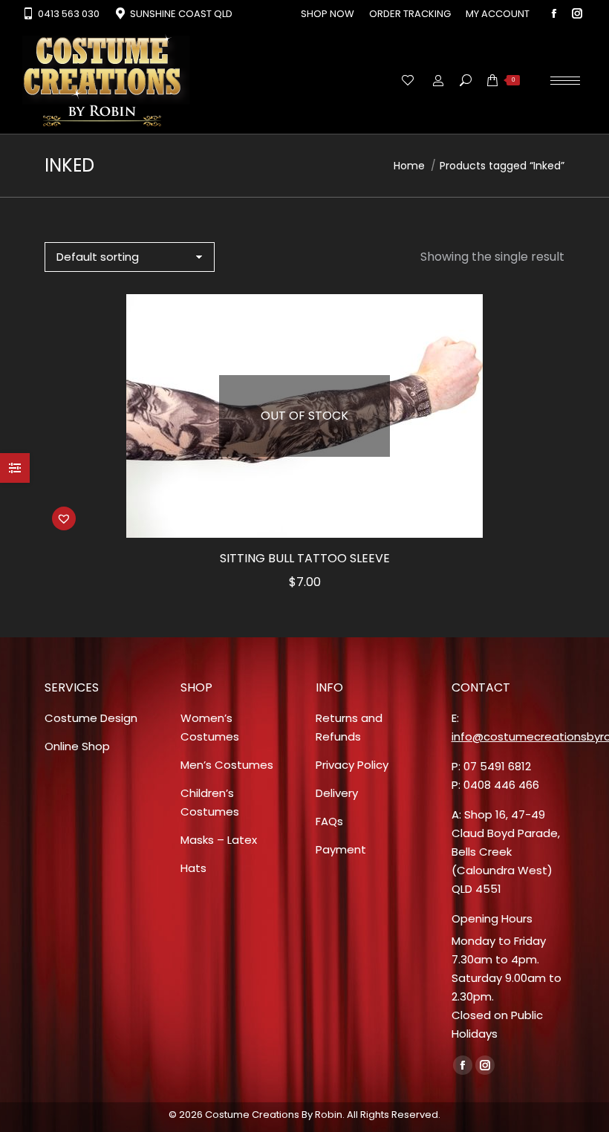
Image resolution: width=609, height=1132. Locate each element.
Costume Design (91, 718)
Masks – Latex (218, 840)
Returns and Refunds (349, 727)
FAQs (329, 821)
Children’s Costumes (209, 802)
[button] (64, 518)
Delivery (337, 793)
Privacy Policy (352, 764)
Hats (193, 868)
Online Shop (77, 746)
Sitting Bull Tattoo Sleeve (305, 558)
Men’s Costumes (226, 764)
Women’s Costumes (209, 727)
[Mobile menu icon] (565, 81)
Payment (341, 849)
